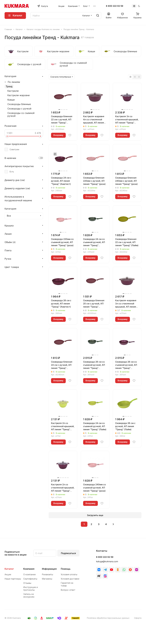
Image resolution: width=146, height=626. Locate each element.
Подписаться (68, 553)
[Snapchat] (99, 576)
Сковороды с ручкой (19, 108)
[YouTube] (111, 570)
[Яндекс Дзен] (130, 570)
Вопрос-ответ (68, 590)
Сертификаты (30, 578)
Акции (8, 574)
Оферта (137, 618)
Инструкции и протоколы (30, 588)
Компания (28, 568)
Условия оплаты (69, 574)
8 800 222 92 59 (114, 6)
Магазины (47, 578)
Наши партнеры (13, 578)
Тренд (9, 86)
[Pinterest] (136, 570)
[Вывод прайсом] (139, 77)
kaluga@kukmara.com (107, 561)
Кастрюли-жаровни (18, 95)
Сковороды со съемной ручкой (21, 114)
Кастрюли (13, 90)
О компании (29, 574)
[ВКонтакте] (99, 570)
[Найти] (97, 15)
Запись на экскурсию (28, 595)
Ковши (11, 99)
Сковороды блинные (19, 104)
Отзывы (27, 583)
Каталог (9, 568)
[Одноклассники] (118, 570)
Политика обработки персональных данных (108, 618)
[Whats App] (124, 570)
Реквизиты (47, 574)
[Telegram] (105, 570)
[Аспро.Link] (105, 576)
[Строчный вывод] (135, 77)
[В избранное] (70, 135)
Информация (49, 568)
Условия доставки (70, 578)
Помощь (65, 568)
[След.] (113, 524)
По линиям (14, 82)
